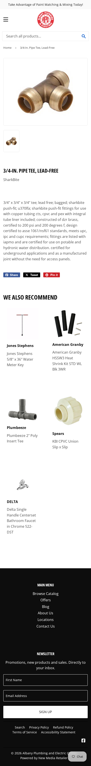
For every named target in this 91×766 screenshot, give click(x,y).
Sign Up (45, 712)
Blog (45, 606)
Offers (45, 600)
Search (20, 727)
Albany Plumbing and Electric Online (50, 753)
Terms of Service (24, 732)
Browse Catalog (46, 593)
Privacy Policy (39, 727)
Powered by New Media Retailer (44, 758)
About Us (45, 613)
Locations (46, 619)
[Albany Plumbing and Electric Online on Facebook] (83, 740)
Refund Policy (63, 727)
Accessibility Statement (58, 732)
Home (7, 48)
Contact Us (45, 626)
